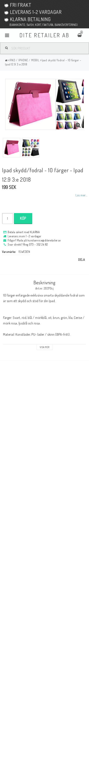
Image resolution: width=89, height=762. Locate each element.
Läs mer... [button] (81, 195)
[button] (78, 125)
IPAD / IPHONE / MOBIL (24, 60)
